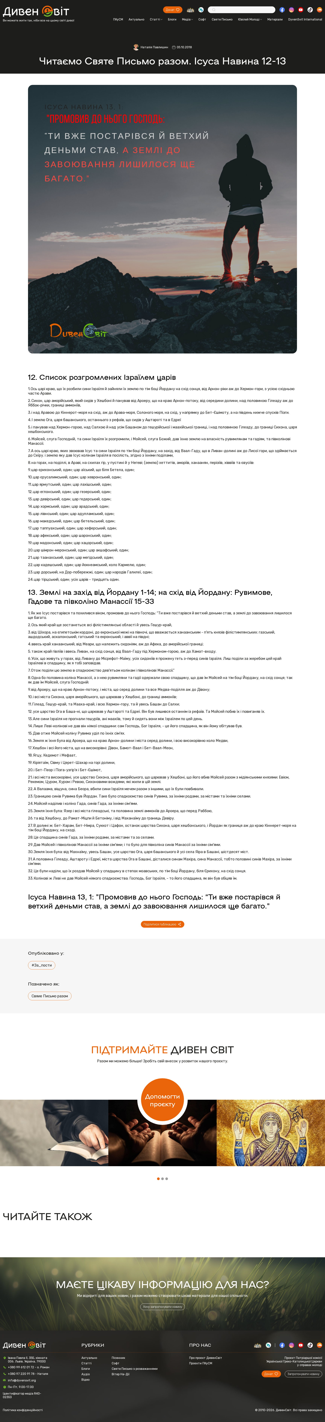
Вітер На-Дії (120, 1374)
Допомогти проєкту (162, 1099)
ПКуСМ (118, 19)
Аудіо (85, 1374)
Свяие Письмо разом (50, 996)
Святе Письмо (222, 19)
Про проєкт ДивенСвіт (205, 1358)
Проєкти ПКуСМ (200, 1363)
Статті (155, 19)
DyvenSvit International (305, 19)
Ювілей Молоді (249, 19)
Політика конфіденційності (23, 1410)
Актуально (136, 19)
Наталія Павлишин (154, 47)
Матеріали (275, 19)
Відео (85, 1379)
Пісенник (118, 1358)
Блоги (172, 19)
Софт (202, 19)
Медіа (186, 19)
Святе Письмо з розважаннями (135, 1369)
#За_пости (42, 965)
